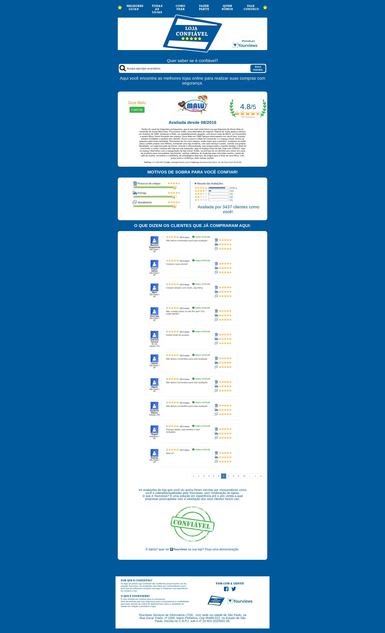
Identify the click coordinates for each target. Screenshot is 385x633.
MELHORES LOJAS (133, 8)
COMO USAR (180, 8)
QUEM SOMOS (227, 8)
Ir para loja (137, 109)
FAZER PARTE (204, 8)
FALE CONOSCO (251, 8)
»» (261, 476)
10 (244, 476)
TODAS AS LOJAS (157, 9)
